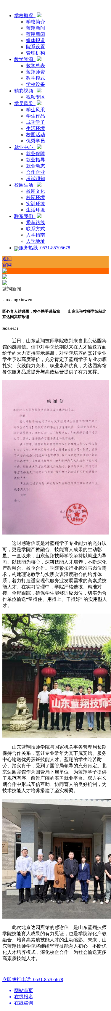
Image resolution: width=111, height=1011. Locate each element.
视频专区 (35, 97)
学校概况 (25, 15)
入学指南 (35, 234)
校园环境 (35, 197)
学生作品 (35, 115)
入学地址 (35, 241)
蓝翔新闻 (35, 28)
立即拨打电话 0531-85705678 (32, 979)
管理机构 (35, 52)
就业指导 (35, 159)
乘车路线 (35, 222)
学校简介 (35, 21)
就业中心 (25, 147)
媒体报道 (35, 40)
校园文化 (35, 191)
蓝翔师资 (35, 71)
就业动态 (35, 165)
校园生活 (25, 184)
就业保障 (35, 153)
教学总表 (35, 65)
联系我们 (25, 216)
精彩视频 (25, 90)
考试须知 (35, 178)
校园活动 (35, 134)
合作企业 (35, 172)
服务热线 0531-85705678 (44, 247)
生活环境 (35, 128)
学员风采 (25, 103)
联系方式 (35, 228)
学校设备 (35, 84)
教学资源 (25, 59)
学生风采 (35, 109)
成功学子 (35, 122)
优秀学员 (35, 140)
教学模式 (35, 78)
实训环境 (35, 203)
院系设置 (35, 46)
